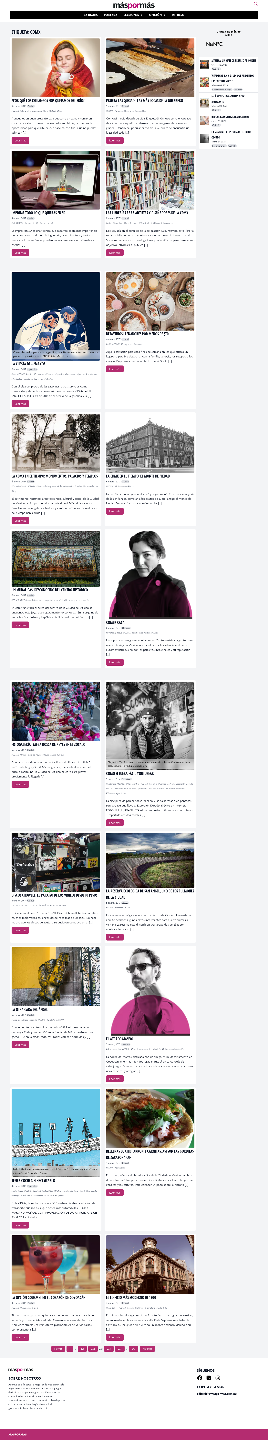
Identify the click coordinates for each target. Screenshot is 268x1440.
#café (109, 344)
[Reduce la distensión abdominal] (205, 120)
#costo (29, 374)
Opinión (155, 15)
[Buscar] (255, 4)
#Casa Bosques (131, 223)
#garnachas (120, 1167)
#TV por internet (157, 788)
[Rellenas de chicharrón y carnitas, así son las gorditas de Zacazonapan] (150, 1118)
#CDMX (15, 110)
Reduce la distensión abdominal (230, 117)
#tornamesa (52, 905)
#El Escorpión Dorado (182, 783)
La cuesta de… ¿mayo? (28, 363)
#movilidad (79, 1190)
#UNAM (128, 907)
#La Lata (110, 788)
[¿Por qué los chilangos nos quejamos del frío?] (56, 67)
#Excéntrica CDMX (55, 1019)
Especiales (32, 369)
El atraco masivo (119, 1038)
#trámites (49, 378)
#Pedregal (119, 907)
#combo (153, 783)
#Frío (45, 110)
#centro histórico (135, 1307)
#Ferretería (150, 1307)
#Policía (157, 1049)
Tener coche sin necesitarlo (33, 1180)
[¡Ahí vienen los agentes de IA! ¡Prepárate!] (205, 103)
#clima (23, 110)
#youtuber (121, 793)
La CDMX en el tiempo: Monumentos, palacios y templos (55, 475)
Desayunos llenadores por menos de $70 (137, 333)
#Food (35, 1307)
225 (120, 1348)
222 (93, 1348)
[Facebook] (200, 1378)
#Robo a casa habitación (173, 1049)
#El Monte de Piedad (124, 486)
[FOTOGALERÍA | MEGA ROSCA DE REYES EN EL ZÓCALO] (56, 711)
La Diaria (91, 15)
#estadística (47, 1190)
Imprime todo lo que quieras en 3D (38, 212)
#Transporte (91, 1190)
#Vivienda (59, 1195)
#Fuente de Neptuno (46, 486)
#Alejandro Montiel (115, 783)
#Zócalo (61, 754)
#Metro (58, 1190)
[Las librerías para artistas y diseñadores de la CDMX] (150, 180)
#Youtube (111, 793)
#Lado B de (162, 1307)
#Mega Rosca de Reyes (31, 754)
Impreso (178, 15)
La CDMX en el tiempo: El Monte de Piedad (138, 475)
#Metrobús (68, 1190)
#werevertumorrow (175, 788)
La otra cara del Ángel (30, 1009)
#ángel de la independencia (24, 1019)
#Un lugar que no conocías (76, 600)
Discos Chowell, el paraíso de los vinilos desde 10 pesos (54, 895)
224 (109, 1348)
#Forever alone (34, 110)
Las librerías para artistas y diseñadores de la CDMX (147, 212)
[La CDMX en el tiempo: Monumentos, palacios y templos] (56, 443)
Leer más (20, 140)
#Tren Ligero (37, 1195)
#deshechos (137, 632)
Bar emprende (219, 145)
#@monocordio (113, 1049)
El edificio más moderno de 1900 (131, 1297)
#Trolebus (49, 1195)
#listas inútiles (55, 110)
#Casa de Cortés (19, 486)
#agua (120, 632)
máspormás (17, 1434)
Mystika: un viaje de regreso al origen (233, 60)
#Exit (149, 223)
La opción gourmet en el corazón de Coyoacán (49, 1297)
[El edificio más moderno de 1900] (150, 1264)
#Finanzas (50, 374)
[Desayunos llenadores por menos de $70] (150, 301)
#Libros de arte (168, 223)
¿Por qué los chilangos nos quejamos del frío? (48, 100)
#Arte (109, 223)
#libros (156, 223)
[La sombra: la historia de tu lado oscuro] (205, 138)
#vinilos (63, 905)
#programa (143, 788)
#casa (21, 1190)
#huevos (137, 344)
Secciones (131, 15)
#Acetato (16, 905)
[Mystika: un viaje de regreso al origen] (205, 64)
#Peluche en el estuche (126, 788)
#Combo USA (165, 783)
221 (82, 1348)
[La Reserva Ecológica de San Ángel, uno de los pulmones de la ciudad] (150, 860)
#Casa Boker (112, 1307)
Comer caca (115, 622)
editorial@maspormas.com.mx (217, 1393)
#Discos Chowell (38, 905)
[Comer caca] (150, 575)
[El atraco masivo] (150, 991)
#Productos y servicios (22, 378)
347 (133, 1348)
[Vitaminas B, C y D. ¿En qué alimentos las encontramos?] (205, 82)
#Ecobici (37, 1190)
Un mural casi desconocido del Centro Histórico (50, 589)
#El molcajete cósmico (142, 1049)
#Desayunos (127, 344)
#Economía (39, 374)
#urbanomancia (151, 632)
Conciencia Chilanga (222, 89)
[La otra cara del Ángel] (56, 976)
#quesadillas (140, 110)
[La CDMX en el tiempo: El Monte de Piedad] (150, 443)
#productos (91, 374)
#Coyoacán (25, 1307)
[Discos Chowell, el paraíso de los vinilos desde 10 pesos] (56, 862)
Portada (110, 15)
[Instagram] (218, 1378)
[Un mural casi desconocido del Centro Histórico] (56, 559)
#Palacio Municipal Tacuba (69, 486)
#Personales (71, 374)
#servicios (39, 378)
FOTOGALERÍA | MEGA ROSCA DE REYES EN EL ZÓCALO (48, 744)
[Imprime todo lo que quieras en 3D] (56, 180)
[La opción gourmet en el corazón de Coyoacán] (56, 1264)
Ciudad (30, 106)
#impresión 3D (32, 223)
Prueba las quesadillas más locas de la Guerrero (144, 100)
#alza (14, 374)
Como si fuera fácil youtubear (130, 773)
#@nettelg (111, 632)
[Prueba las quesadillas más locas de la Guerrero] (150, 67)
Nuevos (58, 1348)
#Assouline (118, 223)
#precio (81, 374)
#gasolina (60, 374)
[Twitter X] (209, 1378)
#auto (14, 1190)
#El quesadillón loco (124, 110)
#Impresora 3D (46, 223)
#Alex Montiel (133, 783)
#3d (13, 223)
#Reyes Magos (49, 754)
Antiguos (147, 1348)
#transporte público (21, 1195)
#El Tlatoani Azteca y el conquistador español (42, 600)
